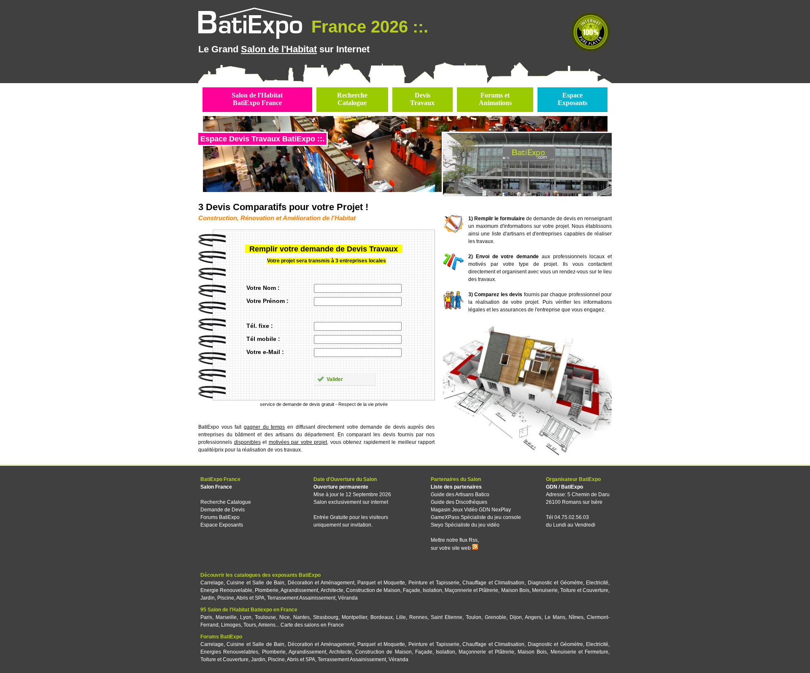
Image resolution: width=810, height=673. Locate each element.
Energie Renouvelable (226, 590)
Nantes (301, 617)
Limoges (231, 625)
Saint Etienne (446, 617)
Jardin (207, 598)
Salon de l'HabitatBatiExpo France (257, 99)
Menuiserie (545, 590)
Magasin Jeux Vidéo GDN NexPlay (471, 510)
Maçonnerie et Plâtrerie (471, 590)
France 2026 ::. (367, 26)
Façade (411, 590)
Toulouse (265, 617)
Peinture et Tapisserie (433, 583)
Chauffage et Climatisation (493, 583)
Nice (284, 617)
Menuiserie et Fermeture (579, 652)
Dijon (516, 617)
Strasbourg (325, 617)
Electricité (597, 583)
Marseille (226, 617)
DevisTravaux (422, 99)
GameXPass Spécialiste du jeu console (476, 517)
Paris (206, 617)
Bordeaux (381, 617)
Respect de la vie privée (363, 404)
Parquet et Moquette (381, 583)
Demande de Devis (222, 510)
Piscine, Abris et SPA (241, 598)
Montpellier (354, 617)
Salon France (216, 487)
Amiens (266, 625)
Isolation (432, 590)
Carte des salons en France (312, 625)
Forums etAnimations (495, 99)
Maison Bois (515, 590)
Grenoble (495, 617)
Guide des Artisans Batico (460, 494)
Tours (249, 625)
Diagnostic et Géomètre (555, 583)
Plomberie (266, 590)
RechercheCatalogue (352, 99)
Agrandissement (299, 590)
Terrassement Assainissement (301, 598)
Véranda (348, 598)
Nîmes (576, 617)
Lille (401, 617)
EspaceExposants (572, 99)
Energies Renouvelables (229, 652)
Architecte (332, 590)
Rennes (418, 617)
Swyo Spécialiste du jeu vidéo (465, 525)
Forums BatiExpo (220, 517)
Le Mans (555, 617)
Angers (533, 617)
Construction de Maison (373, 590)
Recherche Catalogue (225, 502)
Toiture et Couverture (584, 590)
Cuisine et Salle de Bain (255, 583)
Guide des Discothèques (459, 502)
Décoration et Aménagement (321, 583)
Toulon (473, 617)
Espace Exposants (221, 525)
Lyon (245, 617)
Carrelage (212, 583)
